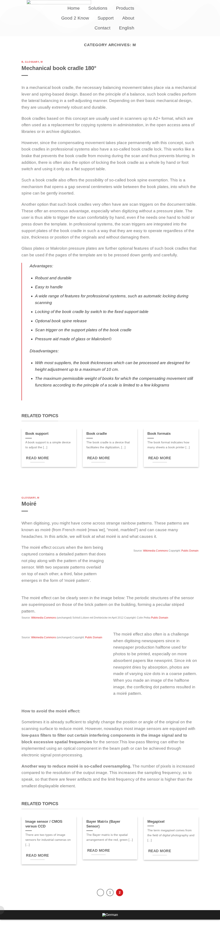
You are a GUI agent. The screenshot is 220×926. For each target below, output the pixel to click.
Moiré (28, 504)
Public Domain (190, 550)
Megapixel (156, 822)
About (128, 17)
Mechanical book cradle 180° (58, 68)
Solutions (97, 8)
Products (125, 8)
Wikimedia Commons (155, 550)
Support (106, 17)
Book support (37, 434)
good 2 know (75, 17)
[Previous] (100, 892)
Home (73, 8)
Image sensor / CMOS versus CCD (43, 824)
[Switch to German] (110, 915)
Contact (102, 27)
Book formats (159, 434)
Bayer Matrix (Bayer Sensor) (103, 824)
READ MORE (37, 458)
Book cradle (96, 434)
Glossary (32, 62)
